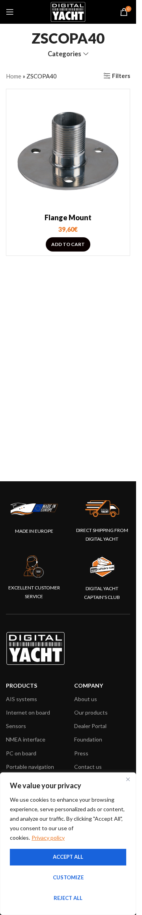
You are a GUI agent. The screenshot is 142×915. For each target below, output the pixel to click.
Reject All (68, 898)
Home (13, 76)
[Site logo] (68, 11)
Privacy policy (48, 837)
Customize (68, 877)
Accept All (68, 857)
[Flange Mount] (68, 151)
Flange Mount (68, 217)
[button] (68, 244)
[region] (68, 843)
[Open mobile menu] (10, 12)
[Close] (128, 779)
